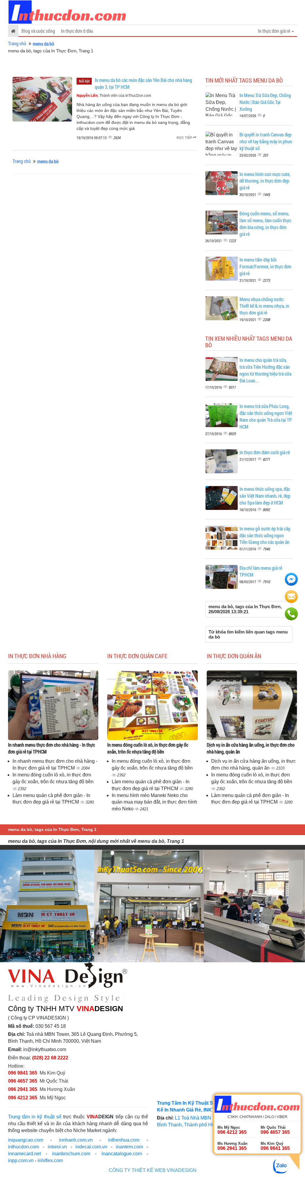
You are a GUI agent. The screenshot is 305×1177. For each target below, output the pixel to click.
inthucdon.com (23, 1146)
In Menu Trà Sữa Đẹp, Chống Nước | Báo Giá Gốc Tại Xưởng (265, 102)
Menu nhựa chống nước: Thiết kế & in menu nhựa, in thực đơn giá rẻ (264, 306)
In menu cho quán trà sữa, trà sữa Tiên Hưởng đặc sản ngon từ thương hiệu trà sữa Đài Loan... (265, 370)
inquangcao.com (25, 1139)
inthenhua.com (123, 1139)
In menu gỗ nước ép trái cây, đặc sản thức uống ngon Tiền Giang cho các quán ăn (265, 535)
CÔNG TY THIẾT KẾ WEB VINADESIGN (153, 1170)
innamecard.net (24, 1153)
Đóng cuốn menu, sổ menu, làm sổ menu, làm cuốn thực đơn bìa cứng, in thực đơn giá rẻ (265, 223)
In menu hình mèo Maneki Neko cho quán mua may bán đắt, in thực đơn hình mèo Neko (154, 802)
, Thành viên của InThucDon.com (114, 96)
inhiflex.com (50, 1160)
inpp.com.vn (21, 1160)
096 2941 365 (22, 1089)
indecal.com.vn (91, 1146)
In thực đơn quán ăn (234, 656)
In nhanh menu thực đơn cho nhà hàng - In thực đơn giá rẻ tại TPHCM (51, 748)
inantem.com (129, 1146)
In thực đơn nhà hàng (37, 656)
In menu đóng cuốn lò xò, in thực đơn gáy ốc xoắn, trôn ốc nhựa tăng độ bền (147, 748)
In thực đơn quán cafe (137, 656)
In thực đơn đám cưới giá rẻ (264, 452)
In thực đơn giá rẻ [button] (274, 31)
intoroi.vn (57, 1146)
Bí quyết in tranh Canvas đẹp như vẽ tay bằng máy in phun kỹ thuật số (265, 141)
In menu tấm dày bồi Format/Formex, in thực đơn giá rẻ (265, 266)
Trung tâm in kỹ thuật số (34, 1116)
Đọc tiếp (185, 137)
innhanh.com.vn (76, 1139)
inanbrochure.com (71, 1153)
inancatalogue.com (122, 1153)
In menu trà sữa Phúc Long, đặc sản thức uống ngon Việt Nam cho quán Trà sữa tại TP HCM (265, 416)
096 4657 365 (23, 1080)
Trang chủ (17, 43)
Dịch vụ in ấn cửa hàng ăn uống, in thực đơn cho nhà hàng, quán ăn (251, 748)
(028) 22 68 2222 (50, 1057)
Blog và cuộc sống (38, 31)
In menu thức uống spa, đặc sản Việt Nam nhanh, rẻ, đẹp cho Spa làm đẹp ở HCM (264, 496)
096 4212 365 (22, 1097)
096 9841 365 (22, 1072)
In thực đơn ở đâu (77, 31)
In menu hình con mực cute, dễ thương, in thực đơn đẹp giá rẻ (264, 181)
